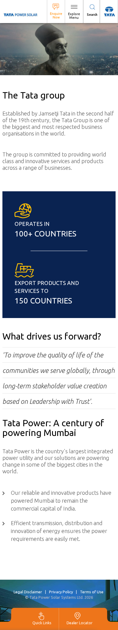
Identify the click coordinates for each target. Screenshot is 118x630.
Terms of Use (91, 592)
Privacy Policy (61, 592)
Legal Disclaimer (28, 592)
